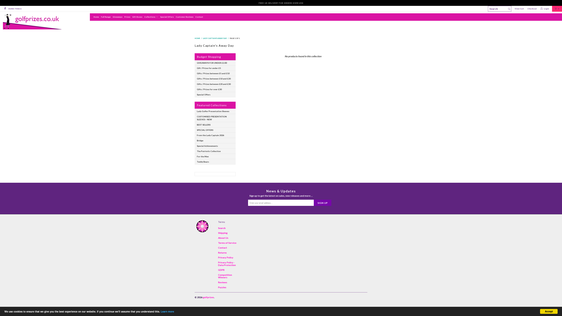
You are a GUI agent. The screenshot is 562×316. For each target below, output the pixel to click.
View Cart (519, 9)
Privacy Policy (225, 257)
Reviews (222, 282)
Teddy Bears (203, 161)
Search (222, 228)
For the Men (203, 156)
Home (96, 17)
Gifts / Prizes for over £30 (209, 89)
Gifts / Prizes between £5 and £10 (213, 73)
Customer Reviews (184, 17)
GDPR (221, 269)
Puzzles (222, 287)
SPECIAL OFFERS (205, 130)
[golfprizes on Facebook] (5, 9)
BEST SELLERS (203, 124)
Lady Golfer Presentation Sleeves (213, 111)
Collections (150, 17)
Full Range (106, 17)
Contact (199, 17)
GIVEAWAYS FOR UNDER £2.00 (212, 63)
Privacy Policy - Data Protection (227, 263)
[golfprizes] (46, 21)
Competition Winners (225, 276)
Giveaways (117, 17)
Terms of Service (227, 242)
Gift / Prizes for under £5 (209, 68)
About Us (223, 237)
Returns (222, 252)
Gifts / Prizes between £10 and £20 (214, 78)
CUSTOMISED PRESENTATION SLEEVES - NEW (212, 118)
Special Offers (167, 17)
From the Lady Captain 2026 (210, 135)
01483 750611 (15, 9)
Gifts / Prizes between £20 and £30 (214, 84)
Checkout (532, 9)
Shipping (222, 232)
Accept (549, 311)
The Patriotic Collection (209, 151)
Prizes (127, 17)
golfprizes (208, 297)
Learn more (167, 311)
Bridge (200, 140)
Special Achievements (207, 146)
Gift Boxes (137, 17)
